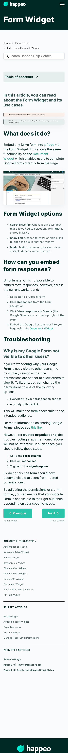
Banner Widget (11, 557)
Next (52, 513)
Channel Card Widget (15, 568)
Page (50, 145)
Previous (19, 513)
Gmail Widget (10, 616)
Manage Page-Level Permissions (21, 637)
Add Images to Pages (15, 546)
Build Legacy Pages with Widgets (23, 48)
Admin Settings (12, 659)
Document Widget (41, 328)
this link (36, 427)
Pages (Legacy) (23, 43)
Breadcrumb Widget (14, 563)
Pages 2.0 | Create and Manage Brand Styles (28, 670)
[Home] (14, 4)
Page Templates (12, 627)
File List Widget (11, 595)
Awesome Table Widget (16, 552)
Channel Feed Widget (15, 573)
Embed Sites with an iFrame (18, 589)
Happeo (7, 43)
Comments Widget (13, 579)
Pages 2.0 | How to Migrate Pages (22, 664)
